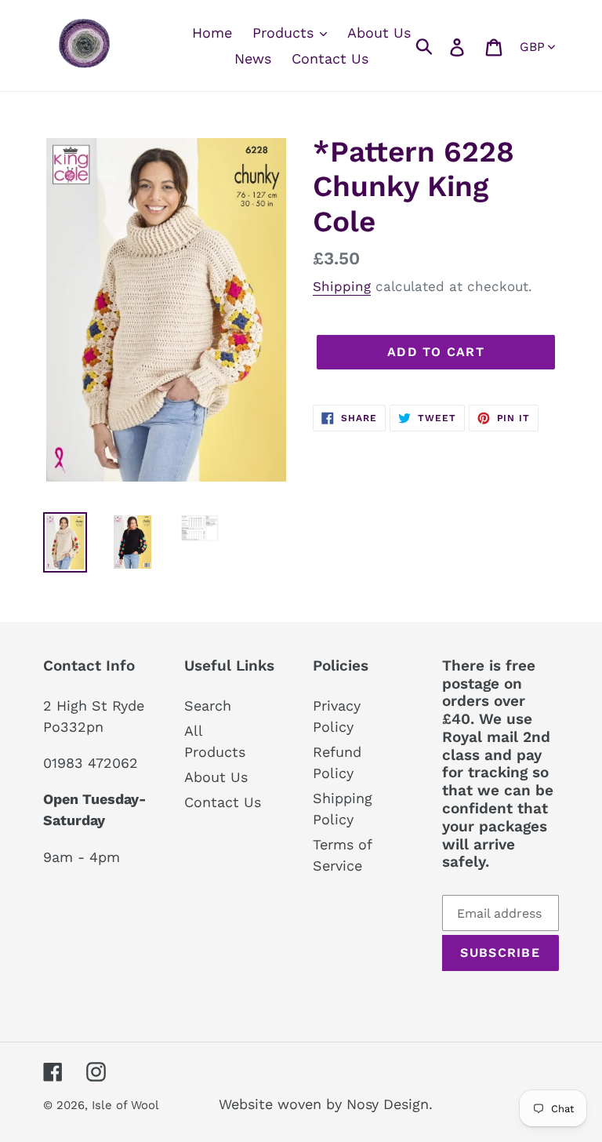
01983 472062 (90, 763)
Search (207, 705)
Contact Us (222, 802)
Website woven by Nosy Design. (326, 1104)
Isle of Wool (127, 1105)
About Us (216, 777)
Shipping (342, 286)
